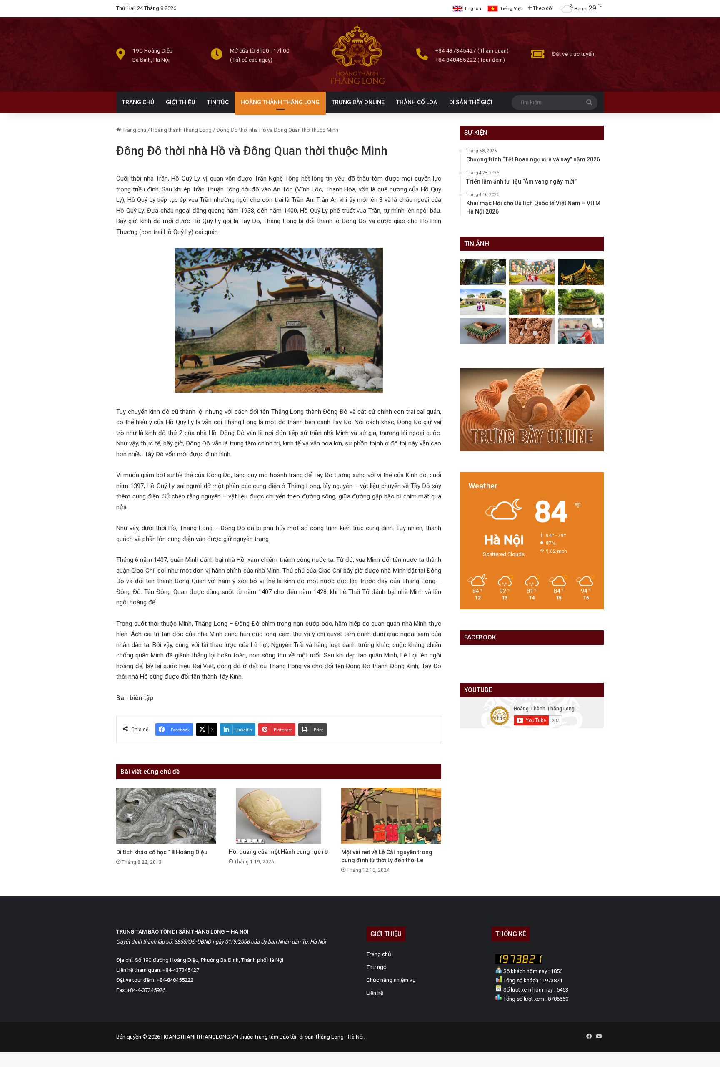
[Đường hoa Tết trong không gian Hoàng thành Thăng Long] (532, 272)
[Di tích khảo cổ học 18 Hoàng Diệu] (166, 816)
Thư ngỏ (376, 967)
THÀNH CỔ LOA (416, 102)
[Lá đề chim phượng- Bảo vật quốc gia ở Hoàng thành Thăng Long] (532, 331)
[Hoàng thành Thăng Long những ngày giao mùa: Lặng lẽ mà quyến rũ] (581, 302)
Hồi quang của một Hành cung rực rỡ (278, 851)
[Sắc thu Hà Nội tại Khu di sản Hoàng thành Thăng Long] (532, 302)
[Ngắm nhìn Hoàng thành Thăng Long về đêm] (581, 272)
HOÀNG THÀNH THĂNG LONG (280, 102)
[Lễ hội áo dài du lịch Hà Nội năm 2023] (581, 331)
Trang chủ (133, 130)
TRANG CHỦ (138, 102)
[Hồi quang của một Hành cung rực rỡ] (279, 816)
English (473, 8)
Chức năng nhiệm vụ (391, 979)
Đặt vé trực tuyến (573, 53)
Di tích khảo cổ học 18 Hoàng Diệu (162, 852)
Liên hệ (374, 992)
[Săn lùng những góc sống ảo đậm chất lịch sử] (483, 302)
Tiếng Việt (511, 8)
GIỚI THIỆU (180, 102)
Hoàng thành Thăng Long (181, 130)
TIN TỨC (218, 102)
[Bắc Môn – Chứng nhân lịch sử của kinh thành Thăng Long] (483, 272)
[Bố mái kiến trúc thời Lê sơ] (483, 331)
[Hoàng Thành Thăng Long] (357, 84)
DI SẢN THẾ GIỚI (470, 102)
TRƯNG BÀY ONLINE (358, 102)
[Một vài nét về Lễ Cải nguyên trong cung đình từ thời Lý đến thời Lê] (391, 816)
